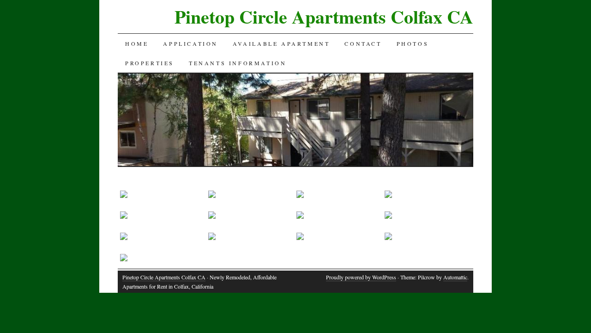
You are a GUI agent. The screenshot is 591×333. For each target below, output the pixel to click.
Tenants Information (237, 63)
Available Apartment (281, 43)
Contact (362, 43)
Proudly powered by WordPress (361, 277)
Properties (149, 63)
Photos (413, 43)
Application (190, 43)
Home (136, 43)
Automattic (455, 277)
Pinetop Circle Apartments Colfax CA (324, 16)
